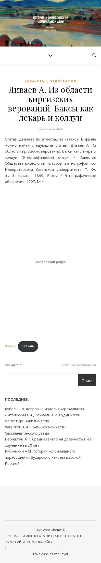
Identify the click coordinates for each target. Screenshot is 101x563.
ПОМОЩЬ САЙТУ (39, 542)
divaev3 (10, 346)
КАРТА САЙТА (15, 542)
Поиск (87, 380)
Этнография (63, 81)
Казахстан (36, 81)
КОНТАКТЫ (72, 536)
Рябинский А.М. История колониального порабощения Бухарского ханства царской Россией (43, 457)
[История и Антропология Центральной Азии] (50, 23)
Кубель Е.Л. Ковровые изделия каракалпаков (44, 408)
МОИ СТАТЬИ (53, 536)
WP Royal (61, 554)
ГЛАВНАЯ (12, 536)
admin (16, 364)
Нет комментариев (79, 364)
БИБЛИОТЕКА (31, 536)
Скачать (28, 346)
